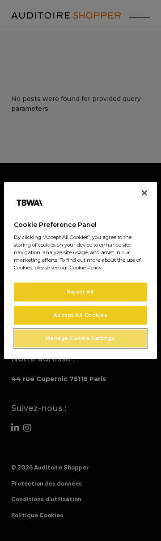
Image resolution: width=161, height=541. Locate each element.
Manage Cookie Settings (80, 338)
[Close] (144, 192)
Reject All (80, 292)
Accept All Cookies (80, 315)
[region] (80, 270)
